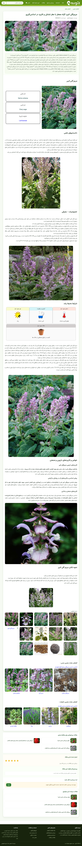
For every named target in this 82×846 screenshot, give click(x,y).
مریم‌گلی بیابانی (65, 693)
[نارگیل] (73, 3)
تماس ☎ (28, 3)
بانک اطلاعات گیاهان (51, 830)
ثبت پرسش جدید (33, 833)
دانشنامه (58, 3)
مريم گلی (41, 693)
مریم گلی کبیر (72, 81)
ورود (4, 3)
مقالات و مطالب (52, 837)
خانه (63, 3)
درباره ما (13, 843)
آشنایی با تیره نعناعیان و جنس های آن (67, 706)
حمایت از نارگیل (33, 835)
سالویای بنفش (16, 693)
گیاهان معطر (68, 9)
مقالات (43, 3)
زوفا (32, 726)
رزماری (50, 726)
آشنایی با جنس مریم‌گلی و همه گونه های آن (66, 667)
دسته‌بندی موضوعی (51, 835)
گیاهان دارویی (76, 9)
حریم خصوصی (4, 843)
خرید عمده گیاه (36, 3)
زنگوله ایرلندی (13, 726)
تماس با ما (34, 837)
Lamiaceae (23, 120)
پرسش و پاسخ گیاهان (50, 833)
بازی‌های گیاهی (34, 830)
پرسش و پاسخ (50, 3)
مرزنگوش (68, 726)
